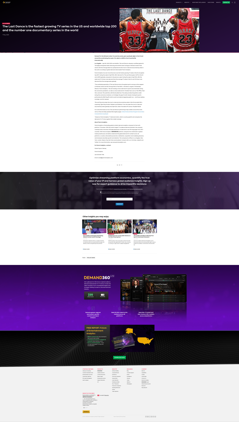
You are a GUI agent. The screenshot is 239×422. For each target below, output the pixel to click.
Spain (106, 113)
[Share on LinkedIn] (117, 165)
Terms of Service (117, 416)
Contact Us (226, 2)
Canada (97, 113)
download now (119, 357)
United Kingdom (134, 111)
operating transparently (136, 189)
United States (125, 111)
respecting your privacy (120, 189)
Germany (102, 113)
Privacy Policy (122, 416)
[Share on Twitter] (120, 165)
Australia (141, 111)
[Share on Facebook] (122, 165)
